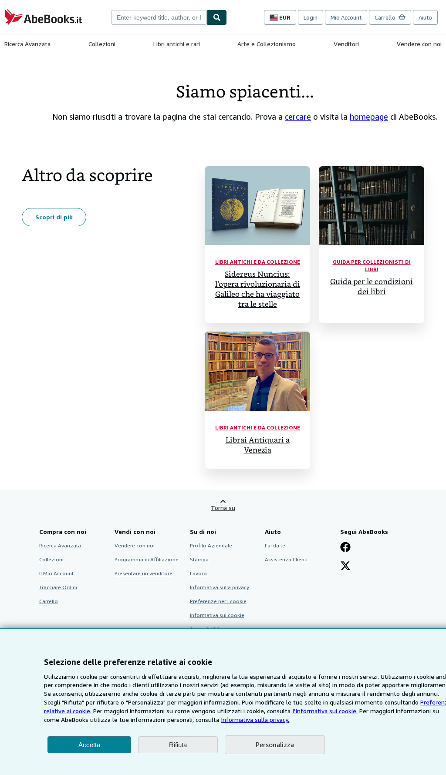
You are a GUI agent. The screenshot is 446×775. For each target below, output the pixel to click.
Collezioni (101, 43)
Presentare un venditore (143, 573)
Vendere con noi (419, 43)
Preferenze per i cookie (218, 601)
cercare (298, 116)
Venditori (346, 43)
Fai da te (275, 545)
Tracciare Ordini (58, 587)
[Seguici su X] (345, 566)
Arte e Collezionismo (266, 43)
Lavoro (198, 573)
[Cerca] (216, 17)
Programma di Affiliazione (147, 559)
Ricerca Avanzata (27, 43)
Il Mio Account (56, 573)
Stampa (199, 559)
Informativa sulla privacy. (255, 719)
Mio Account (346, 17)
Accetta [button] (89, 744)
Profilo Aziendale (211, 545)
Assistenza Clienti (286, 559)
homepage (369, 116)
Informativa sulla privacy (219, 587)
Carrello (48, 601)
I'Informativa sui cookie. (325, 711)
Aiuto (425, 17)
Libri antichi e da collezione (257, 261)
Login (311, 17)
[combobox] (159, 17)
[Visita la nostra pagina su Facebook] (345, 548)
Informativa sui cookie (217, 615)
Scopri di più (54, 217)
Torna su (223, 507)
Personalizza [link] (275, 744)
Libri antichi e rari (176, 43)
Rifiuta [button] (178, 744)
